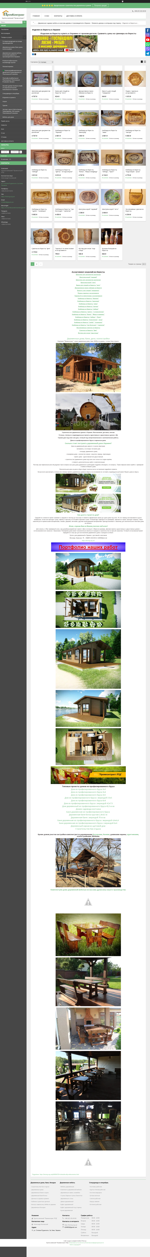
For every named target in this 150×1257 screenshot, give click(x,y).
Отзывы (4, 137)
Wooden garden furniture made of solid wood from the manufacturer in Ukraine (12, 87)
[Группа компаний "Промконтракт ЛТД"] (13, 13)
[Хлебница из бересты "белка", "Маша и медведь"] (88, 157)
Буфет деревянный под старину (71, 1207)
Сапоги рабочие (95, 1198)
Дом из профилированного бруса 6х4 (88, 800)
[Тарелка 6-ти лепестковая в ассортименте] (65, 236)
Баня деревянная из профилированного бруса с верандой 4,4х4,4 (88, 820)
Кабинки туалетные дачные (40, 1201)
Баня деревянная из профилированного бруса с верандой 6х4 (88, 823)
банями (106, 834)
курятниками (132, 834)
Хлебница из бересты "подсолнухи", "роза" (133, 171)
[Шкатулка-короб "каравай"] (88, 197)
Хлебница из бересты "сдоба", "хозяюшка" (39, 210)
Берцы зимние (94, 1201)
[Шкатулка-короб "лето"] (111, 197)
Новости (4, 125)
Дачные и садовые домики (40, 1198)
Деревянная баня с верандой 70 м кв (88, 817)
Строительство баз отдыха (88, 829)
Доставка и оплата (7, 141)
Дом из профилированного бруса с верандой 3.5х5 (88, 797)
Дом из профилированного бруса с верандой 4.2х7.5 (88, 803)
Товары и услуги (6, 37)
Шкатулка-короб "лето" (110, 209)
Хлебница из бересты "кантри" (133, 131)
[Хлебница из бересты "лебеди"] (41, 157)
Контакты (58, 16)
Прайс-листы (5, 121)
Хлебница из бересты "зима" (109, 131)
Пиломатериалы (8, 66)
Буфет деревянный (67, 1204)
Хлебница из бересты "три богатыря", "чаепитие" (64, 210)
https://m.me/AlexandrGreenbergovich (13, 208)
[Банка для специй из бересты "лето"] (65, 79)
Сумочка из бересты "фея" (41, 248)
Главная (36, 16)
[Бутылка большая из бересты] (111, 236)
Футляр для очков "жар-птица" (87, 249)
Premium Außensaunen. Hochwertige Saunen (10, 61)
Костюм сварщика (96, 1193)
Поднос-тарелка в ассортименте (132, 92)
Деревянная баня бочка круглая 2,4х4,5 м (88, 814)
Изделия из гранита (9, 97)
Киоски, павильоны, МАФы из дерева (43, 1204)
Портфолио (5, 29)
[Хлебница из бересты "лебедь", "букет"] (111, 157)
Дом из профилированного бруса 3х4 (88, 792)
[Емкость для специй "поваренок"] (111, 79)
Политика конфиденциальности (94, 1243)
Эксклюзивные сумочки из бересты (135, 210)
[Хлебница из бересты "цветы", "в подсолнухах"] (65, 157)
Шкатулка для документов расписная (41, 92)
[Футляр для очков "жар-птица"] (88, 236)
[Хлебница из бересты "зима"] (111, 118)
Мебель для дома (8, 117)
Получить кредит (100, 5)
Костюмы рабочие (96, 1187)
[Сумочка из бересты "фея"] (41, 236)
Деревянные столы (67, 1198)
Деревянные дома (37, 1190)
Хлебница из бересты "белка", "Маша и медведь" (88, 171)
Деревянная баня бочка (39, 1195)
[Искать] (24, 22)
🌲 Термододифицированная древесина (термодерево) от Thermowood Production (12, 72)
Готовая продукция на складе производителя (12, 42)
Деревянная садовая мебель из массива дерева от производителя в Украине (12, 55)
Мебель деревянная (67, 1187)
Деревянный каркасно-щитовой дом (88, 826)
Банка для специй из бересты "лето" (62, 92)
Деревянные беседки (38, 1207)
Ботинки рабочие (95, 1204)
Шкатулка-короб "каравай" (88, 209)
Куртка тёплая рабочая (97, 1190)
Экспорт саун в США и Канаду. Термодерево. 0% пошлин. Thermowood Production (12, 111)
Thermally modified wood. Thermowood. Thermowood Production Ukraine (11, 80)
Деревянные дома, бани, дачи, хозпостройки (13, 48)
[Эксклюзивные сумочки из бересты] (135, 197)
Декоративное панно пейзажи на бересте (86, 92)
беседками (97, 834)
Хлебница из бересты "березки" (62, 131)
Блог (2, 129)
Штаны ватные (95, 1195)
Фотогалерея (5, 33)
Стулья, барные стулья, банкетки (71, 1195)
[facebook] (33, 54)
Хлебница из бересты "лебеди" (39, 171)
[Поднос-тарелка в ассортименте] (135, 79)
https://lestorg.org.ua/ (8, 196)
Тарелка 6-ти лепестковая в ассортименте (64, 249)
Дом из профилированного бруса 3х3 (88, 789)
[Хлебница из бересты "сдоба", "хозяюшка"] (41, 197)
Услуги (5, 101)
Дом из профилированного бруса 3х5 (88, 795)
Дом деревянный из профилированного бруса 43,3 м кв (88, 806)
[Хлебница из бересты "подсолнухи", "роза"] (135, 157)
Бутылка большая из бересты (109, 249)
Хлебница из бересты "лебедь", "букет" (109, 171)
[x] (35, 54)
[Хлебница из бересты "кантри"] (135, 118)
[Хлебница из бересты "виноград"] (88, 118)
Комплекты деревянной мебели (71, 1190)
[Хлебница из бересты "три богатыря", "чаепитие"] (65, 197)
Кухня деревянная (67, 1210)
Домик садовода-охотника (88, 809)
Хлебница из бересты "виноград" (86, 131)
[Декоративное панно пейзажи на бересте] (88, 79)
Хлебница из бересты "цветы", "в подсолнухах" (64, 171)
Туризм (5, 105)
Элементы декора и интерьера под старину (106, 23)
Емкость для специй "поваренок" (109, 92)
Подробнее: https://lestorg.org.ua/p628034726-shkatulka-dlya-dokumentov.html (55, 1174)
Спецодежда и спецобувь (11, 93)
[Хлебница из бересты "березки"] (65, 118)
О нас (3, 133)
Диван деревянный (67, 1201)
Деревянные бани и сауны (40, 1193)
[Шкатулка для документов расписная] (41, 79)
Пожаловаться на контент (76, 1243)
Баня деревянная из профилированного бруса (88, 812)
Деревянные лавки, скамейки (70, 1193)
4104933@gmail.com (7, 202)
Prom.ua (84, 1241)
